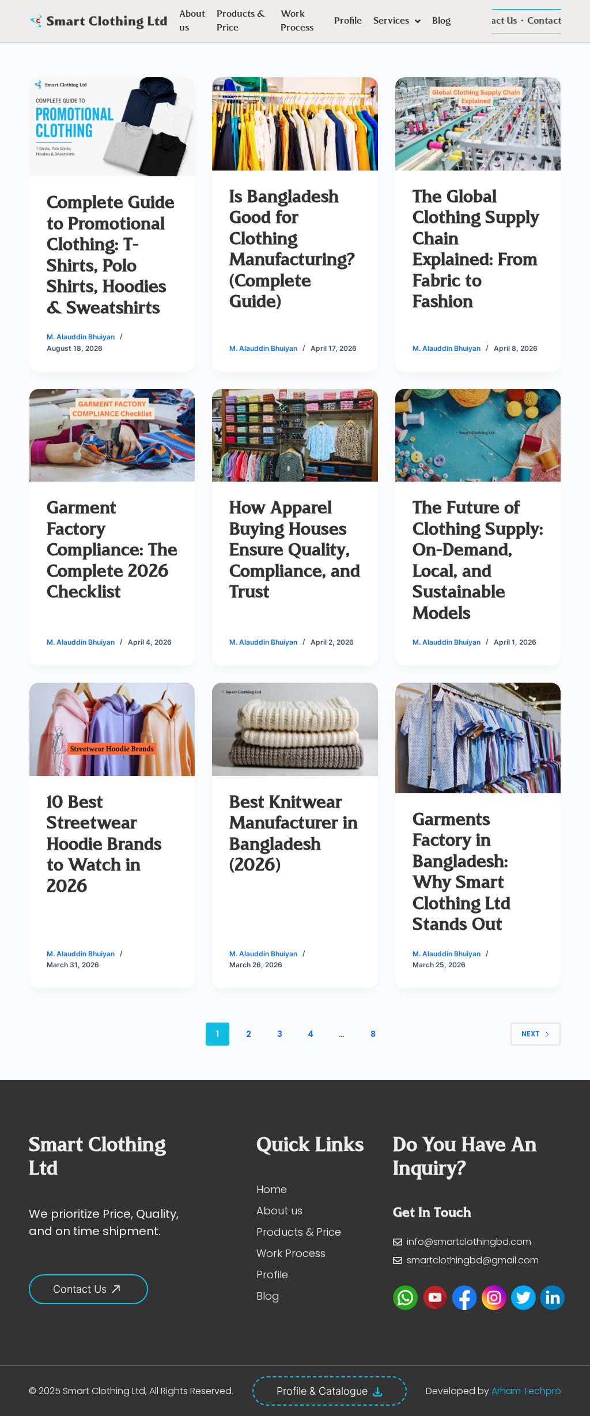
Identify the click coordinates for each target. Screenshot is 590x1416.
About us (192, 21)
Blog (441, 21)
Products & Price (241, 21)
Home (271, 1189)
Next (530, 1034)
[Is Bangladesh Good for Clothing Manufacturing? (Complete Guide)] (294, 124)
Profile (348, 21)
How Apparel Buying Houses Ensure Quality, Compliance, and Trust (294, 551)
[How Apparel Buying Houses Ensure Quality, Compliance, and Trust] (294, 435)
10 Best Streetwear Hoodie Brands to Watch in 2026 (104, 845)
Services (391, 21)
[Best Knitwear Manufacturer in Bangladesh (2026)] (294, 729)
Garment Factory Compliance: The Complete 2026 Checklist (112, 551)
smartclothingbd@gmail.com (473, 1260)
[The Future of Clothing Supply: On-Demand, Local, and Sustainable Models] (478, 435)
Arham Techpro (526, 1391)
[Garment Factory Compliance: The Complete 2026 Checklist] (112, 435)
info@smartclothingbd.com (469, 1241)
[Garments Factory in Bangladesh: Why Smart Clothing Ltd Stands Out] (478, 738)
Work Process (297, 21)
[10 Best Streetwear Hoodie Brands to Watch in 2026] (112, 729)
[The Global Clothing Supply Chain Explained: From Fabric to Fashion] (478, 124)
